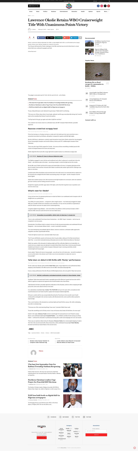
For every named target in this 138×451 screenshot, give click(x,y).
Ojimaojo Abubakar (33, 399)
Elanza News (63, 447)
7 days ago (98, 55)
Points (42, 332)
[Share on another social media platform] (80, 37)
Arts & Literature (61, 429)
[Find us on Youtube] (108, 6)
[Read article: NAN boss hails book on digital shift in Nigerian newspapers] (72, 401)
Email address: (96, 428)
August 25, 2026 (41, 368)
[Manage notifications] (134, 448)
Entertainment (64, 11)
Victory (47, 332)
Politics (45, 11)
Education (74, 11)
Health (83, 11)
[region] (41, 74)
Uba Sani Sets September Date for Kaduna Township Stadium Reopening (50, 102)
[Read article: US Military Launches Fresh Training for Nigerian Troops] (89, 43)
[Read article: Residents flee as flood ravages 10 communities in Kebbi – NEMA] (97, 71)
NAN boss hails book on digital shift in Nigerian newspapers (47, 107)
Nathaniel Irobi (32, 368)
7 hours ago (99, 45)
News (37, 11)
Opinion (90, 11)
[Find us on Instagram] (101, 6)
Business (53, 11)
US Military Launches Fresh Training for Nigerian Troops (102, 42)
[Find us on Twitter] (105, 6)
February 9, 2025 (42, 29)
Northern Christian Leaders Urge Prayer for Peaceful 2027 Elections (49, 105)
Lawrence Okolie (36, 332)
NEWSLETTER (34, 5)
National (69, 430)
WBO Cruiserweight (55, 332)
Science (76, 431)
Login (95, 1)
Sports (29, 2)
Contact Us (41, 437)
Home (30, 11)
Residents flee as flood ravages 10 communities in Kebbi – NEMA (94, 84)
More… (33, 2)
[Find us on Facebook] (98, 6)
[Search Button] (109, 1)
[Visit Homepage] (69, 5)
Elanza (34, 29)
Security (76, 433)
